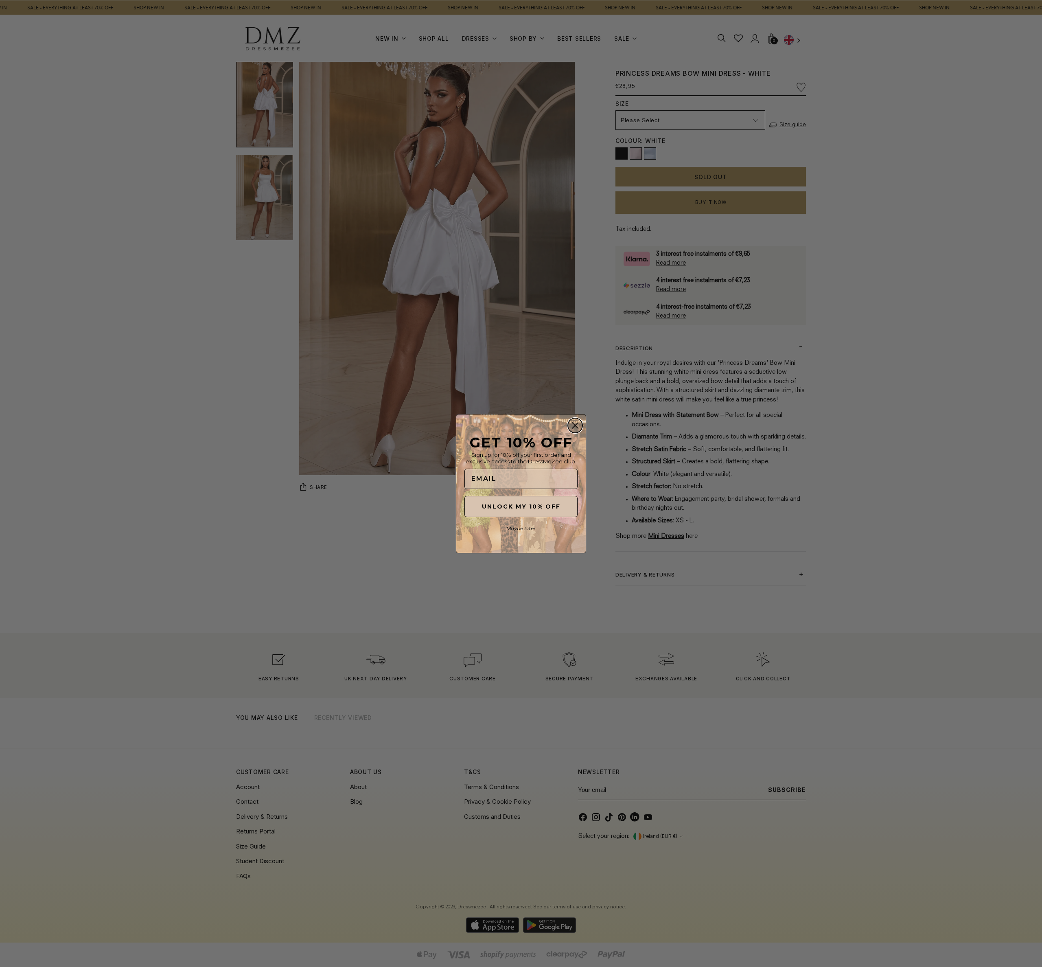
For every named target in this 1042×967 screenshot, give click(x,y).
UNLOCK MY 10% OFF (521, 506)
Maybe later (521, 528)
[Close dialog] (575, 425)
